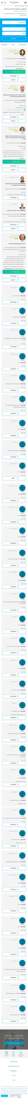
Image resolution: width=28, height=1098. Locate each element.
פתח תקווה (21, 146)
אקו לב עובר (7, 214)
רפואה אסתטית (17, 602)
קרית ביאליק (18, 781)
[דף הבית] (14, 3)
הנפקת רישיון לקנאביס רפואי (11, 405)
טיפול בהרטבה (18, 102)
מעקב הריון (5, 249)
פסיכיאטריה (17, 58)
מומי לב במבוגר (16, 216)
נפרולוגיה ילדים (10, 646)
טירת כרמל (15, 714)
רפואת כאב (11, 969)
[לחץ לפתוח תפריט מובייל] (25, 2)
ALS (15, 249)
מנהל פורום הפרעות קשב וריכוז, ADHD (15, 110)
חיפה (22, 62)
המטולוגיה (15, 384)
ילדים (19, 6)
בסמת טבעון (20, 714)
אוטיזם (6, 247)
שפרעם (21, 803)
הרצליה (19, 62)
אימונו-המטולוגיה (9, 384)
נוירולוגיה (18, 143)
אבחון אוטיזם (11, 247)
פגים (11, 189)
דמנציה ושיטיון (11, 249)
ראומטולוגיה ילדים (13, 338)
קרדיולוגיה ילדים (14, 214)
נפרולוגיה (18, 646)
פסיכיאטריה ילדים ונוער (12, 559)
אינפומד (26, 6)
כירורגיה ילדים (14, 690)
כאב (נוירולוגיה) (19, 971)
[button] (5, 2)
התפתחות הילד (14, 711)
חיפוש (14, 38)
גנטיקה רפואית (17, 247)
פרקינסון (18, 249)
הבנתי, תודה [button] (4, 1095)
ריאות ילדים (15, 189)
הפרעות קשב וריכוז (11, 58)
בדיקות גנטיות (22, 251)
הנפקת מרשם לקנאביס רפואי (19, 407)
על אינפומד (13, 1062)
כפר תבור (21, 105)
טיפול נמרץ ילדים (13, 818)
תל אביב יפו (21, 254)
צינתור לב (10, 216)
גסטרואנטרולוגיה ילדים (12, 450)
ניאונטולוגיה (7, 189)
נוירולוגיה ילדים (10, 143)
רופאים (22, 6)
